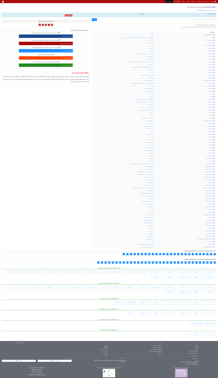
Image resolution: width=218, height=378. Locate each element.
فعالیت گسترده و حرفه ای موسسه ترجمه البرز (36, 367)
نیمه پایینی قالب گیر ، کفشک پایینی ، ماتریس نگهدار (145, 110)
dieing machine (210, 180)
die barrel (211, 51)
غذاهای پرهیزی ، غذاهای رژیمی (148, 220)
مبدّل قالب (151, 40)
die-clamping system (208, 177)
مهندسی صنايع (156, 272)
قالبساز (152, 209)
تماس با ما (196, 347)
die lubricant (210, 123)
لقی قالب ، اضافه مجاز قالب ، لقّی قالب (147, 75)
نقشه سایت (106, 355)
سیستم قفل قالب (150, 121)
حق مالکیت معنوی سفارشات (193, 353)
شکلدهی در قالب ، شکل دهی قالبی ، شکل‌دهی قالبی (145, 102)
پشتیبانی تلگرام (19, 360)
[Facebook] (49, 25)
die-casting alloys (209, 166)
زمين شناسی (157, 302)
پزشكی (210, 313)
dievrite (211, 242)
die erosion (210, 91)
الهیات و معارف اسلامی (183, 292)
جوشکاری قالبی (150, 158)
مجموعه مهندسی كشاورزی (210, 323)
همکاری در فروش (105, 352)
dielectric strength (209, 201)
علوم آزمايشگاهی (143, 313)
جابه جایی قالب (150, 147)
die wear (211, 156)
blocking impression (208, 35)
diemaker (211, 209)
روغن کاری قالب (150, 78)
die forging (210, 99)
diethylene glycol (209, 236)
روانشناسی (170, 287)
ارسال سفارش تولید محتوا (67, 51)
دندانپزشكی (130, 313)
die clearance (210, 75)
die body (211, 56)
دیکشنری (87, 79)
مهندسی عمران (183, 272)
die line (211, 118)
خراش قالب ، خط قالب (149, 134)
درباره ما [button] (183, 1)
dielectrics (211, 204)
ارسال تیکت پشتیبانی (55, 360)
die (212, 38)
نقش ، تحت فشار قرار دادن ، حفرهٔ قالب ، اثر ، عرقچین (144, 244)
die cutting (210, 89)
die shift (211, 148)
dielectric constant (209, 185)
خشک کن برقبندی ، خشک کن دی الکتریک (146, 193)
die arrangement (209, 46)
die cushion (210, 86)
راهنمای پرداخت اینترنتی (103, 349)
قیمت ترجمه (193, 1)
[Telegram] (52, 25)
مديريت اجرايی (37, 287)
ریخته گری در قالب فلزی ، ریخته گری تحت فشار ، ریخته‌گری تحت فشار (142, 67)
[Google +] (43, 25)
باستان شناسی (210, 292)
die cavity (211, 70)
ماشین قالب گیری (150, 180)
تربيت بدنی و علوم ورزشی (157, 287)
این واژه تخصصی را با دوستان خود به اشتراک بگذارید (46, 21)
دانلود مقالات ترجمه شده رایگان (156, 349)
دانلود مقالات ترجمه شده (157, 347)
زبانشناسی (196, 292)
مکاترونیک (196, 277)
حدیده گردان (151, 153)
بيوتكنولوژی (183, 313)
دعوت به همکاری (195, 355)
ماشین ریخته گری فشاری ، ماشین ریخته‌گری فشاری (145, 172)
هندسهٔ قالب (151, 105)
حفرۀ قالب (151, 70)
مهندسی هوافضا (23, 272)
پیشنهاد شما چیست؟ (68, 15)
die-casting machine (208, 172)
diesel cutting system (208, 215)
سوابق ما (196, 346)
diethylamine (210, 233)
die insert (211, 113)
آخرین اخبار (106, 346)
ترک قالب (151, 72)
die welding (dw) (209, 158)
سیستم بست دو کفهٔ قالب (149, 177)
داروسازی (170, 313)
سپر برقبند (151, 198)
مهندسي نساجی (77, 272)
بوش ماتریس (151, 64)
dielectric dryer (209, 193)
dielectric (211, 182)
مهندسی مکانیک (170, 272)
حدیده (152, 137)
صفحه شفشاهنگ (150, 129)
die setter (211, 145)
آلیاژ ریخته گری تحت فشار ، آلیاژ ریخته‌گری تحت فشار (145, 174)
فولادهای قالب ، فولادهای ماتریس (148, 150)
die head (211, 107)
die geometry (210, 105)
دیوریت (152, 241)
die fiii (211, 94)
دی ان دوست (151, 212)
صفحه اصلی (212, 2)
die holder (211, 110)
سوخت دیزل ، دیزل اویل (149, 217)
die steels (211, 150)
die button (210, 64)
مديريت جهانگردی (117, 287)
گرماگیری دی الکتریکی (149, 196)
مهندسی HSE (10, 272)
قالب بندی (151, 45)
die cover (211, 83)
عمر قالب (151, 115)
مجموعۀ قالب (151, 48)
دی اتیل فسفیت (150, 231)
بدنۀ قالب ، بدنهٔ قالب (149, 56)
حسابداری (209, 287)
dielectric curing (209, 191)
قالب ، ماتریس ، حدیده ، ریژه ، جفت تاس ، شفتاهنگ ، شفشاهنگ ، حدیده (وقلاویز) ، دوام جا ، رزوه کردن (137, 37)
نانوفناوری (143, 302)
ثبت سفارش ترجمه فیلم (67, 65)
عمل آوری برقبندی (150, 190)
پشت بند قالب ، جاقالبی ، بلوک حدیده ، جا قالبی (145, 54)
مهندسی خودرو (183, 277)
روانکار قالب (151, 123)
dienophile (211, 212)
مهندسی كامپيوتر (209, 272)
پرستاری (196, 313)
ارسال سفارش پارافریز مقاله (66, 58)
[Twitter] (46, 25)
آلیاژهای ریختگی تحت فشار (149, 166)
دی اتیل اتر (151, 228)
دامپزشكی (156, 313)
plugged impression (209, 247)
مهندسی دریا (157, 277)
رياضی (170, 302)
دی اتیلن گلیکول (150, 236)
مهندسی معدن (90, 272)
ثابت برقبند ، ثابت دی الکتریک (148, 185)
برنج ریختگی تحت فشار (149, 169)
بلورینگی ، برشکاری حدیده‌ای (148, 88)
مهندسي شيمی (143, 272)
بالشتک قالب (151, 86)
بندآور (152, 35)
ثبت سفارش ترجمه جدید (67, 36)
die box (211, 62)
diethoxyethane (209, 223)
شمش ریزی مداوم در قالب (149, 80)
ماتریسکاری (151, 161)
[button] (202, 1)
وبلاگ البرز (196, 349)
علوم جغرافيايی (50, 287)
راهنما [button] (188, 1)
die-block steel (209, 164)
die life (211, 115)
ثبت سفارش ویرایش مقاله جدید (66, 43)
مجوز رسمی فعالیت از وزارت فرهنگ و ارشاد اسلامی (181, 367)
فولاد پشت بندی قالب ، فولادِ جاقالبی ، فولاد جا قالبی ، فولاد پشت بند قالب (142, 164)
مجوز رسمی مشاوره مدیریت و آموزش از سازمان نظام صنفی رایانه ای (109, 367)
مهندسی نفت (64, 272)
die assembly (210, 48)
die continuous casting (208, 80)
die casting (210, 67)
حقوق (183, 287)
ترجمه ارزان (160, 353)
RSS (105, 347)
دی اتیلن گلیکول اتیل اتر (149, 239)
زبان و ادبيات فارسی (77, 287)
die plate (211, 129)
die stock (211, 153)
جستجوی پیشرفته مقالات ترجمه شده (155, 351)
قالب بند (151, 145)
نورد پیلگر (151, 131)
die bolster (210, 59)
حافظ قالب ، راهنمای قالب (149, 142)
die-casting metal (209, 174)
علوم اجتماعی (103, 287)
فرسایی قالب (151, 155)
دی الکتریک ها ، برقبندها (149, 204)
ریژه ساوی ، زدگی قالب (149, 91)
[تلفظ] (214, 14)
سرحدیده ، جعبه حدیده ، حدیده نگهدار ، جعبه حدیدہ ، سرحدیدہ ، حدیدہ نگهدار (141, 62)
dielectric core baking (208, 188)
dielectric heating (209, 196)
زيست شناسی (196, 302)
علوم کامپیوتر (117, 302)
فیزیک (183, 302)
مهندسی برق (196, 272)
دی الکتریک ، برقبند (150, 182)
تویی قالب (151, 113)
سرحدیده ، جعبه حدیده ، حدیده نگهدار (147, 107)
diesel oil (211, 217)
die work (211, 161)
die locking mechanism (208, 121)
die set (211, 142)
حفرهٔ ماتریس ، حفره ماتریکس (148, 126)
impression (210, 244)
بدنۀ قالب (151, 51)
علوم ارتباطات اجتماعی (90, 287)
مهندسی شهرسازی (37, 272)
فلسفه (64, 287)
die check (211, 72)
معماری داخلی (196, 334)
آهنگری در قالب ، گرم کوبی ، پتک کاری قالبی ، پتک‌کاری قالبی (144, 99)
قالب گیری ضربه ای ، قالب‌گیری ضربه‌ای (147, 247)
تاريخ (10, 287)
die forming (210, 102)
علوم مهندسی (170, 277)
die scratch (210, 134)
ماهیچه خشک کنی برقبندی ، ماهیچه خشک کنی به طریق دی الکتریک (142, 188)
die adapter (210, 40)
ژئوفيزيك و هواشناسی (130, 302)
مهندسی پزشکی (130, 272)
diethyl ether (210, 228)
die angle (211, 43)
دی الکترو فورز (151, 207)
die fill (211, 97)
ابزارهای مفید (105, 353)
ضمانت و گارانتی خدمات (194, 351)
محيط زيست (50, 272)
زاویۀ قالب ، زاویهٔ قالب (149, 43)
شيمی (210, 302)
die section (210, 139)
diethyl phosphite (209, 231)
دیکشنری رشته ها (169, 1)
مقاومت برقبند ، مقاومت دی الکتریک (147, 201)
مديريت (196, 287)
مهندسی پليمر (103, 272)
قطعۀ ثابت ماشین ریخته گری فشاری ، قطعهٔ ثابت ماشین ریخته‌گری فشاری (142, 83)
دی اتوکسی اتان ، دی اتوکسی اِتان (148, 223)
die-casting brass (209, 169)
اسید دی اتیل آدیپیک (149, 225)
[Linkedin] (40, 25)
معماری (210, 334)
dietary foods (210, 220)
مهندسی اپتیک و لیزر (210, 277)
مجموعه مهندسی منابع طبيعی (196, 323)
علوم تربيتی (143, 287)
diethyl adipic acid (209, 225)
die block (211, 54)
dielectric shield (209, 199)
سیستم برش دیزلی (150, 215)
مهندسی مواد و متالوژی (116, 272)
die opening (210, 126)
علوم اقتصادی (130, 287)
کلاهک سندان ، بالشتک (149, 59)
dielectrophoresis (209, 207)
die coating (210, 78)
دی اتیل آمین (151, 233)
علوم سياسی (24, 287)
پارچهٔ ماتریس (151, 139)
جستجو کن (94, 19)
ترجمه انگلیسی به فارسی (157, 346)
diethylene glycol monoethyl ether (205, 239)
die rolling (211, 131)
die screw (211, 137)
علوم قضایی (170, 292)
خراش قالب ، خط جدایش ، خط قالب (147, 118)
